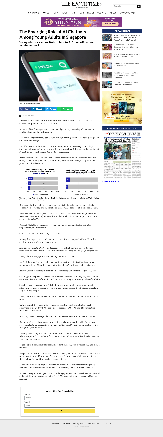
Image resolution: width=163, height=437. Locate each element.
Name (27, 394)
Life (74, 13)
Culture (101, 13)
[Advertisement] (122, 201)
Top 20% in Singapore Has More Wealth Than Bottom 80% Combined (126, 75)
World (46, 13)
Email (27, 402)
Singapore (33, 13)
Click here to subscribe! (111, 181)
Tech (81, 13)
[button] (25, 109)
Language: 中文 (127, 13)
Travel (90, 13)
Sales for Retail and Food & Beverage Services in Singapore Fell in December (127, 47)
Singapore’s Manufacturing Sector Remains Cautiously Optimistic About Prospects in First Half (127, 37)
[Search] (138, 6)
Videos (113, 13)
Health (64, 13)
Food (55, 13)
